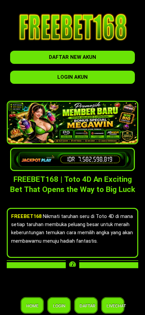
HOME (32, 305)
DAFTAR (86, 305)
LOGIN (59, 305)
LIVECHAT (113, 305)
